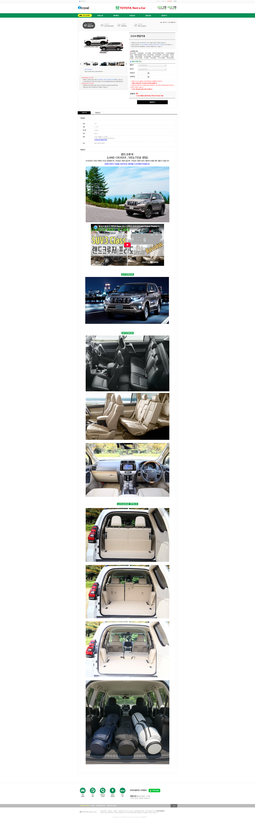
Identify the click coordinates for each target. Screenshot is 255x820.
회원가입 (163, 1)
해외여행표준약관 (100, 805)
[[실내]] (120, 64)
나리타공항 (140, 53)
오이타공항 (153, 58)
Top (174, 805)
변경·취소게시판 (102, 795)
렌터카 (164, 22)
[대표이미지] (103, 44)
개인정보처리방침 (84, 805)
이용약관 (93, 805)
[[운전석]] (112, 64)
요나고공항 (166, 54)
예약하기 (152, 102)
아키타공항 (158, 54)
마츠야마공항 (156, 56)
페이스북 (83, 1)
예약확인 (116, 15)
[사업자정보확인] (160, 811)
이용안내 (132, 15)
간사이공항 (148, 53)
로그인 (158, 1)
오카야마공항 (147, 56)
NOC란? (122, 795)
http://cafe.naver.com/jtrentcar (94, 71)
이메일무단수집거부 (111, 805)
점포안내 (148, 15)
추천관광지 (82, 795)
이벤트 (175, 1)
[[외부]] (95, 64)
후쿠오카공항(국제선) (158, 53)
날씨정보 (93, 795)
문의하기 (164, 15)
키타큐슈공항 (170, 58)
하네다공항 (133, 53)
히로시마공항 (138, 56)
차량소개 (100, 15)
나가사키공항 (161, 58)
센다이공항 (150, 54)
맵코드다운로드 (112, 795)
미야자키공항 (138, 58)
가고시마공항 (164, 56)
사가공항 (146, 58)
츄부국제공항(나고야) (140, 54)
